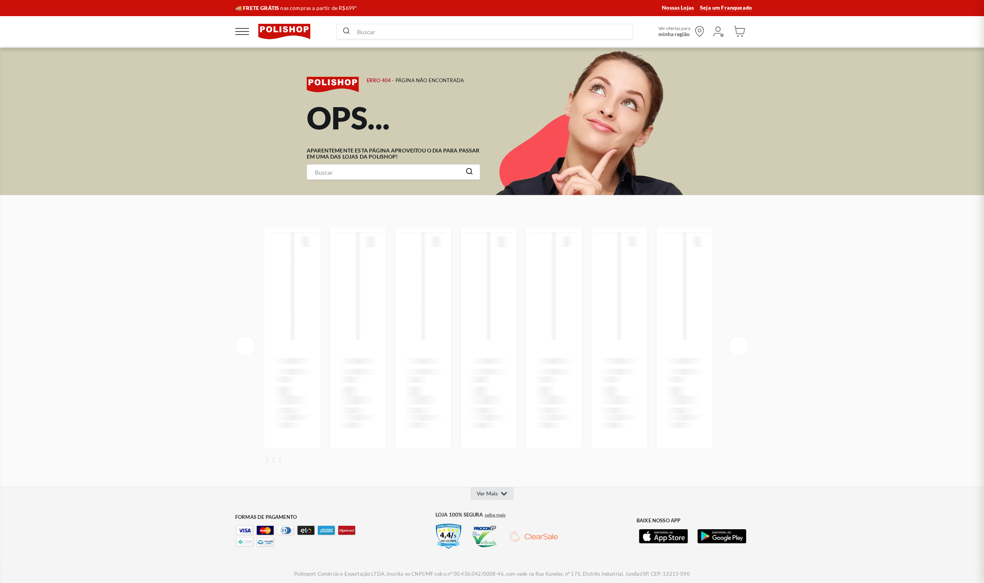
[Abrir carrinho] (739, 31)
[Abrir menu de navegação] (242, 31)
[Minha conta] (718, 31)
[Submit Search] (346, 31)
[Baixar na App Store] (663, 536)
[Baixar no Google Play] (722, 536)
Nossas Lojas (678, 8)
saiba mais (495, 515)
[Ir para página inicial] (284, 31)
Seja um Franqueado (726, 8)
